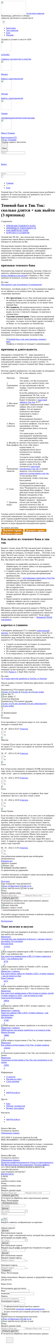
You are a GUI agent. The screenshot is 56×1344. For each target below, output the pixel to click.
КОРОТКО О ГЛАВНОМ (17, 233)
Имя (3, 1291)
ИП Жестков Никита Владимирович (17, 1165)
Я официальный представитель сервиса (21, 1306)
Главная (9, 183)
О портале (10, 1077)
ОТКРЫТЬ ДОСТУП (10, 898)
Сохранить (6, 1270)
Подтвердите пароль (10, 1301)
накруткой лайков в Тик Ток (33, 401)
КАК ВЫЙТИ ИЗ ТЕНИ (17, 230)
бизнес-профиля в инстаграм (14, 275)
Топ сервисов (12, 30)
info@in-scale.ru (13, 1092)
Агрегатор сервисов (35, 13)
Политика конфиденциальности (15, 1162)
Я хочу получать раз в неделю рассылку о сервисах (27, 1311)
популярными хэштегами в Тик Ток (38, 578)
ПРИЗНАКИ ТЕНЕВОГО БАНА (21, 226)
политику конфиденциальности (30, 1309)
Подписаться (7, 921)
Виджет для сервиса (15, 1108)
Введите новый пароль (11, 1258)
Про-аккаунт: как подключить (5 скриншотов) (21, 284)
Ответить (24, 729)
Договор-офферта (41, 1165)
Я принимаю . (24, 1309)
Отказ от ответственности (41, 1162)
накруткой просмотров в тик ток (30, 467)
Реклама (10, 35)
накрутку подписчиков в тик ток (34, 473)
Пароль (4, 1296)
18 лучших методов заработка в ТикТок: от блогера (24, 678)
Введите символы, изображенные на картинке (21, 1222)
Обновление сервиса (10, 1133)
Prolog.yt (12, 672)
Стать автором (12, 1081)
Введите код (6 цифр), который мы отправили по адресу (26, 1248)
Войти (4, 1314)
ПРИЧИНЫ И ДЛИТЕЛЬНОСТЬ (21, 228)
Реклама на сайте (13, 1079)
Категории (11, 28)
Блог (8, 33)
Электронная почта (9, 1203)
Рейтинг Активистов (15, 1106)
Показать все (7, 861)
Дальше (5, 1208)
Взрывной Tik (43, 617)
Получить (5, 881)
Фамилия (5, 1293)
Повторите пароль (9, 1265)
